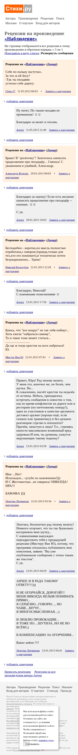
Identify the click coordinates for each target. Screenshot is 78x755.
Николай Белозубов (16, 267)
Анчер (52, 64)
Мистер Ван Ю (14, 357)
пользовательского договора (19, 704)
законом (9, 709)
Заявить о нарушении (58, 91)
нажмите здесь (46, 740)
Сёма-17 (10, 91)
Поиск (60, 18)
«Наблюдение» (21, 38)
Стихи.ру (52, 690)
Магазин (11, 23)
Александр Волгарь (16, 173)
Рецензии (47, 18)
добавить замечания (19, 101)
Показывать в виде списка (22, 53)
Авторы (10, 18)
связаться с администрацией (19, 728)
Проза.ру (66, 690)
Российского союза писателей (26, 750)
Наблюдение (35, 64)
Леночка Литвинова (17, 501)
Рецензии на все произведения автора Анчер (30, 673)
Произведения (28, 18)
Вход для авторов (48, 23)
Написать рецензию (18, 672)
